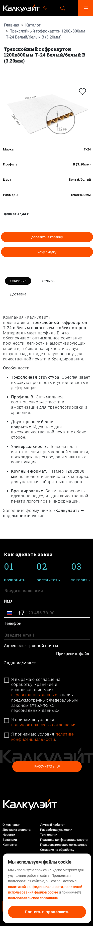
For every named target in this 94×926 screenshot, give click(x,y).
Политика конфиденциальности (63, 840)
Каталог (33, 25)
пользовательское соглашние (33, 898)
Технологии (48, 835)
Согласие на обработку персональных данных (57, 852)
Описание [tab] (18, 281)
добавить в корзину (47, 237)
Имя (8, 601)
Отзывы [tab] (48, 281)
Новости (9, 835)
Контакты (10, 845)
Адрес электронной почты (31, 645)
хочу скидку (47, 252)
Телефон (13, 623)
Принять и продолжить (47, 912)
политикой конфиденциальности (35, 887)
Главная (11, 25)
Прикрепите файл (72, 653)
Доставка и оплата (17, 830)
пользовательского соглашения (44, 725)
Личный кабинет (52, 825)
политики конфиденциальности (43, 737)
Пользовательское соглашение (63, 845)
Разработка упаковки (56, 830)
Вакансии (10, 840)
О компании (11, 825)
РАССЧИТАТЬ (44, 766)
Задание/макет (20, 663)
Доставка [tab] (18, 294)
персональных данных (34, 695)
